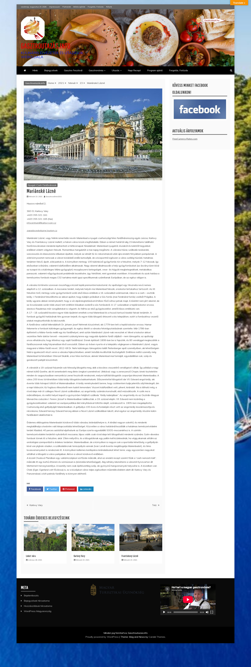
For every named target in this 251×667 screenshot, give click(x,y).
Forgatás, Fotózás (96, 7)
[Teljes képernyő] (211, 612)
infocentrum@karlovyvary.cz (41, 222)
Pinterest (69, 489)
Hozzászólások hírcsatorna (38, 605)
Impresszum (54, 7)
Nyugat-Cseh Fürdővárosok (42, 185)
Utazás (115, 70)
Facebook (35, 489)
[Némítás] (207, 612)
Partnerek (66, 7)
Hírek (35, 70)
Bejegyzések (51, 70)
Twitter (53, 489)
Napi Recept (134, 70)
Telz (154, 505)
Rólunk (109, 7)
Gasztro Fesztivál (73, 70)
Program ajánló (155, 70)
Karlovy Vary (36, 505)
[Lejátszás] (164, 612)
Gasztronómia (96, 70)
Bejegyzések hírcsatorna (37, 600)
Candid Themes (157, 636)
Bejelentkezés (31, 595)
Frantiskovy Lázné (130, 555)
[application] (188, 599)
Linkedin (86, 489)
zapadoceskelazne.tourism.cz (42, 230)
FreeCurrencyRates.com (184, 138)
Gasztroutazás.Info (45, 45)
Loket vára (31, 555)
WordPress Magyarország (37, 611)
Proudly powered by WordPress (102, 636)
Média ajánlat (79, 7)
